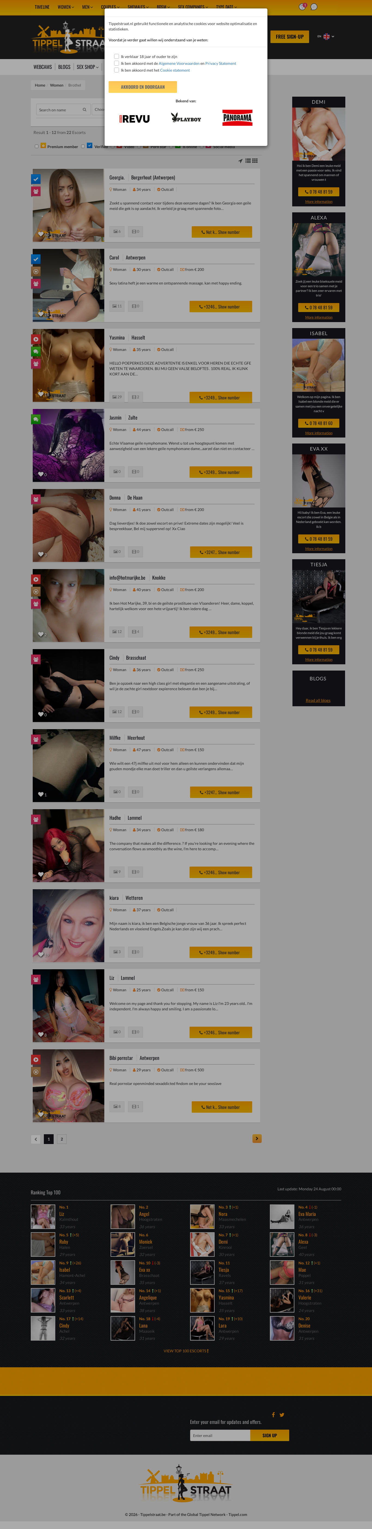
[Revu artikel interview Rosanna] (134, 119)
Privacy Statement (220, 63)
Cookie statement (174, 70)
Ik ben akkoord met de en (178, 63)
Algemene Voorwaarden (179, 63)
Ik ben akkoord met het (155, 70)
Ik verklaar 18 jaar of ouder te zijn (149, 56)
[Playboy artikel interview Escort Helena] (186, 117)
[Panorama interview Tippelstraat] (237, 118)
